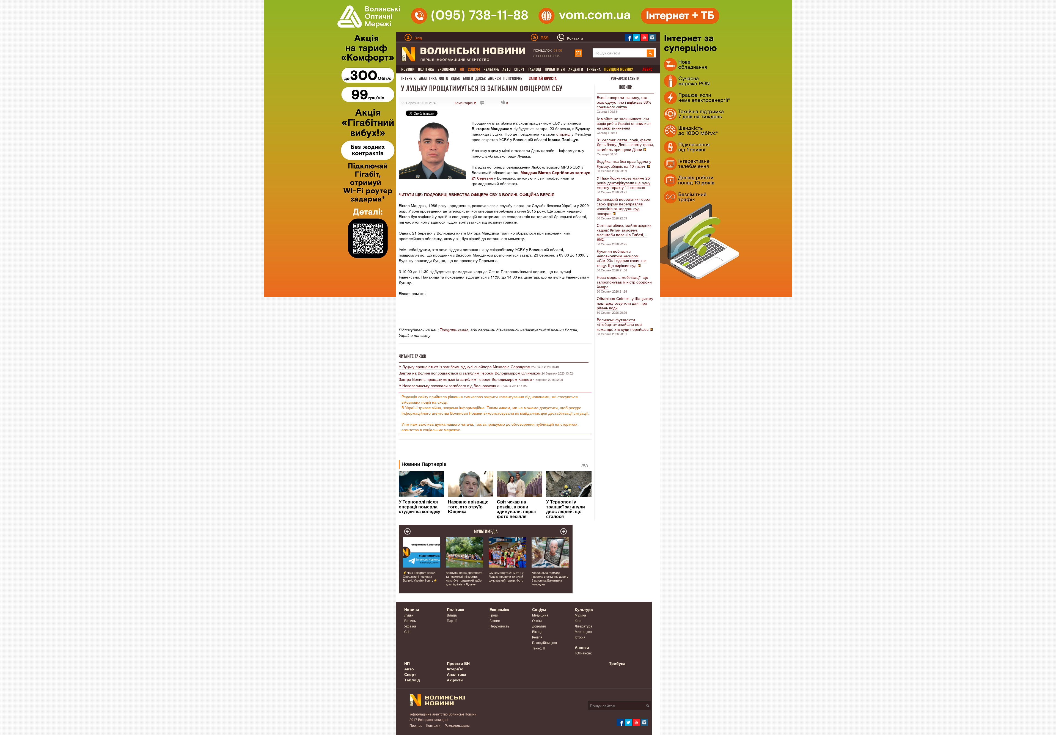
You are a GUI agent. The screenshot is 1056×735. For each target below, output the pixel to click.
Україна (410, 626)
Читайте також (412, 356)
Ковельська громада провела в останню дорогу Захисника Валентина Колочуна (550, 578)
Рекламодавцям (457, 725)
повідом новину (618, 69)
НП (407, 663)
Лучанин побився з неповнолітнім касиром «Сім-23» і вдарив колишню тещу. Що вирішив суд (622, 258)
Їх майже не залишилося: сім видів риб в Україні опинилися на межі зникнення (624, 123)
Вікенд (537, 631)
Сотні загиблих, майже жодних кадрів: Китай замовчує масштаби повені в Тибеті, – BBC (624, 232)
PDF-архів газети (625, 78)
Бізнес (495, 620)
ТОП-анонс (583, 653)
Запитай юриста (543, 78)
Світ (407, 631)
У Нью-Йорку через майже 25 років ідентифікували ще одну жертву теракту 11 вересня (623, 182)
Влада (452, 615)
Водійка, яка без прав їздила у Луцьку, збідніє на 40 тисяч (624, 163)
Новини (407, 69)
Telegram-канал (454, 329)
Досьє (480, 78)
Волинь (410, 620)
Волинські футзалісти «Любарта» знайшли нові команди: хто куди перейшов (622, 324)
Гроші (494, 615)
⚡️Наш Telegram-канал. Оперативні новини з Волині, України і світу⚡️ (420, 576)
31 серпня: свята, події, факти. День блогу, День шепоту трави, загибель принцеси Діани (625, 144)
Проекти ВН (555, 69)
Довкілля (539, 626)
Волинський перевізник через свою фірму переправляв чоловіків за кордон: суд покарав (623, 206)
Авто (506, 69)
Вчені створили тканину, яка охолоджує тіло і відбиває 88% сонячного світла (624, 102)
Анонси (494, 78)
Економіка (447, 69)
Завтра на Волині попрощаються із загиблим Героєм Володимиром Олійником (470, 373)
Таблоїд (534, 69)
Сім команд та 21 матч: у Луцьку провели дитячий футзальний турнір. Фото (506, 576)
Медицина (540, 615)
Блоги (468, 78)
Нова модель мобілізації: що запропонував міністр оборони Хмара (624, 281)
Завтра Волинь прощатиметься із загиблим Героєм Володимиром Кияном (465, 379)
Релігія (537, 637)
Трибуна (594, 69)
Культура (491, 69)
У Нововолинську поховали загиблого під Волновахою (447, 385)
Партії (452, 620)
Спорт (519, 69)
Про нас (415, 725)
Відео (455, 78)
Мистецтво (583, 631)
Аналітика (428, 78)
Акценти (575, 69)
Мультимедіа (486, 531)
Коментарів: (465, 102)
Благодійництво (544, 642)
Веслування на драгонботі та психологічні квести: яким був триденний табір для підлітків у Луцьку (464, 578)
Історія (580, 637)
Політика (426, 69)
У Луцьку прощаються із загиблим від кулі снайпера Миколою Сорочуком (464, 366)
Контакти (433, 725)
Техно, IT (539, 648)
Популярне (512, 78)
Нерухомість (499, 626)
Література (583, 626)
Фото (443, 78)
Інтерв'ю (409, 78)
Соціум (539, 609)
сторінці (563, 134)
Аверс (647, 69)
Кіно (578, 620)
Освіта (537, 620)
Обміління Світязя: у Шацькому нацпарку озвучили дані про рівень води (625, 303)
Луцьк (408, 615)
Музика (580, 615)
